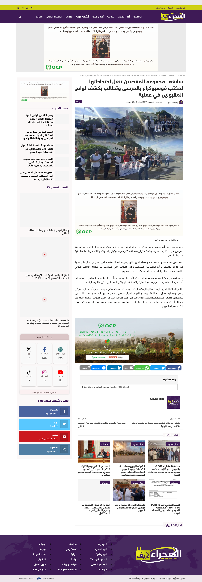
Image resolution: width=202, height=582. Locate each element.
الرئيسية (137, 16)
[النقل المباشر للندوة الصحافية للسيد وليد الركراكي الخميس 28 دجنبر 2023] (44, 254)
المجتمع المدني (54, 16)
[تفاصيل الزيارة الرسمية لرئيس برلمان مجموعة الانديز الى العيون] (129, 490)
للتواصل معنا (180, 7)
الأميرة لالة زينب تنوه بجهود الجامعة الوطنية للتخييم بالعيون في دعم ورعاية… (38, 162)
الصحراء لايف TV (98, 559)
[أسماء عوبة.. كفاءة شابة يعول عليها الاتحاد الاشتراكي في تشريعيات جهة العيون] (62, 149)
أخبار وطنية (98, 16)
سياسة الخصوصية (67, 569)
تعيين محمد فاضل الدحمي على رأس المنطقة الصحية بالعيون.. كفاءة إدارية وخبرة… (36, 175)
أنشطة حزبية (82, 16)
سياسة (110, 16)
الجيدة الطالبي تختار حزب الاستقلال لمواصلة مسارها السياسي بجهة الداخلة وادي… (37, 134)
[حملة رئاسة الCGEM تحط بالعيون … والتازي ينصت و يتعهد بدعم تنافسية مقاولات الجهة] (164, 451)
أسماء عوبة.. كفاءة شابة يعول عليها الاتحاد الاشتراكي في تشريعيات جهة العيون (37, 148)
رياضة (74, 559)
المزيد (39, 16)
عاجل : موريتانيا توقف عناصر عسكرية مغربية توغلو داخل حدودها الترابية (156, 424)
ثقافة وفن (71, 549)
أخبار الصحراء (124, 16)
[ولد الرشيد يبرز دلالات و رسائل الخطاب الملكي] (44, 210)
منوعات (78, 101)
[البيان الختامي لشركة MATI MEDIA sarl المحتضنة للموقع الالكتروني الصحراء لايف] (164, 490)
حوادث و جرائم (69, 564)
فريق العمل (160, 7)
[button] (173, 367)
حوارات (68, 16)
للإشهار (170, 7)
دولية (74, 554)
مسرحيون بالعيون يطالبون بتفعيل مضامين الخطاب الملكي (102, 424)
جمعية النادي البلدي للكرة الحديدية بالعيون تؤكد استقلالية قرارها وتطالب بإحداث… (39, 119)
